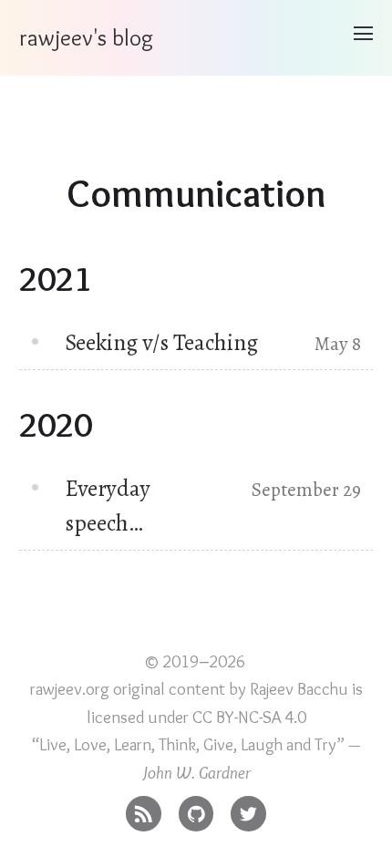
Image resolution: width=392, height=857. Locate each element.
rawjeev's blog (86, 37)
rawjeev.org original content (127, 688)
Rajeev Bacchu (299, 688)
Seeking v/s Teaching (161, 342)
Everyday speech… (107, 505)
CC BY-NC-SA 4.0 (249, 717)
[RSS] (143, 809)
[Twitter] (248, 809)
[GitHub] (196, 809)
